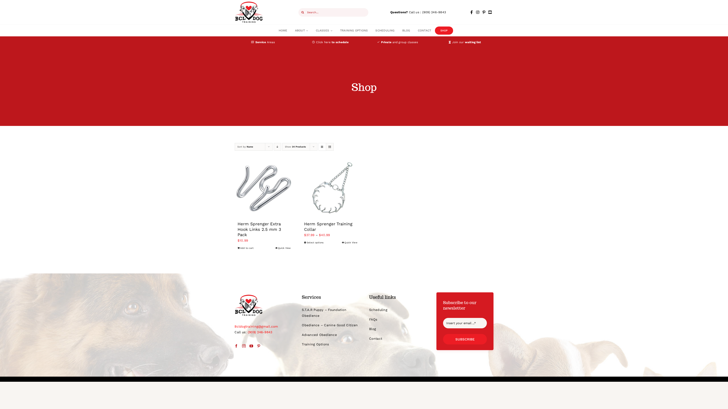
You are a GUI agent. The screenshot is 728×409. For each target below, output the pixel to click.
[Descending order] (277, 147)
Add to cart (247, 248)
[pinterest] (258, 346)
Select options (315, 242)
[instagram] (244, 346)
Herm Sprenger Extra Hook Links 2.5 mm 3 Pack (259, 229)
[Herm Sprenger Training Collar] (330, 188)
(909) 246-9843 (434, 12)
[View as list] (329, 147)
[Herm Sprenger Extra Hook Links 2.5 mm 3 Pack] (264, 188)
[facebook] (236, 346)
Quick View (284, 248)
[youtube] (251, 346)
